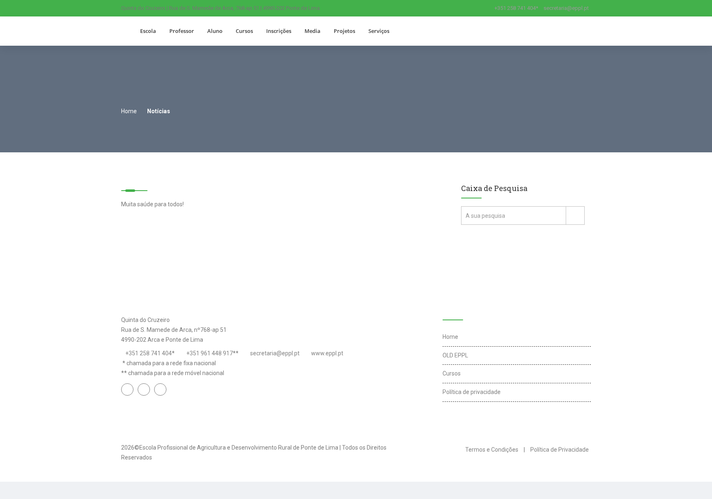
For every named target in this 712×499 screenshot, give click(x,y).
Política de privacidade (472, 392)
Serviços (378, 31)
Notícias (158, 111)
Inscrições (278, 31)
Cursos (244, 31)
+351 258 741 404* (516, 8)
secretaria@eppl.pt (566, 8)
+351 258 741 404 (148, 353)
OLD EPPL (455, 355)
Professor (181, 31)
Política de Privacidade (559, 449)
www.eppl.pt (327, 353)
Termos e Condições (491, 449)
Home (129, 111)
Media (312, 31)
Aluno (214, 31)
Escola (148, 31)
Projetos (344, 31)
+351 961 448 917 (209, 353)
